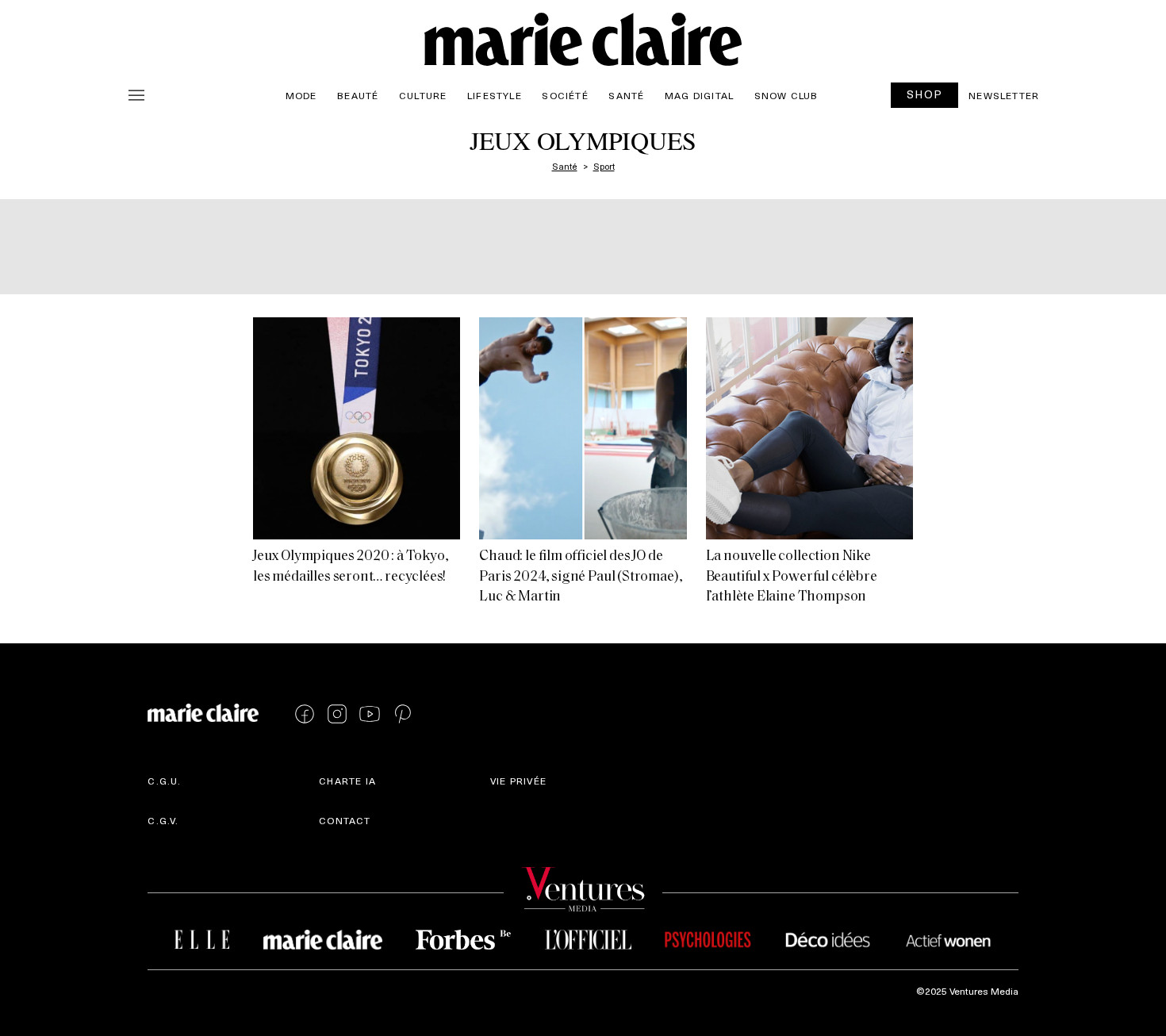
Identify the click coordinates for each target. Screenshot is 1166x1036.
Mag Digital (699, 95)
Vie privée (518, 780)
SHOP (925, 94)
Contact (344, 820)
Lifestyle (494, 95)
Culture (423, 95)
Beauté (357, 95)
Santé (626, 95)
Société (565, 95)
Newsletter (1003, 95)
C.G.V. (163, 820)
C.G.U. (164, 780)
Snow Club (786, 95)
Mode (301, 95)
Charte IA (347, 780)
